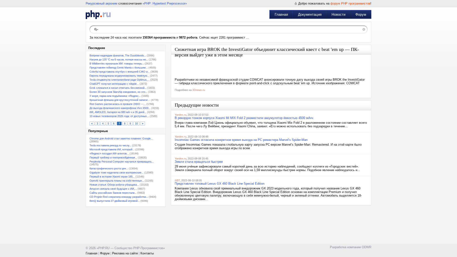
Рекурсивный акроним (101, 3)
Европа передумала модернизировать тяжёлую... (119, 75)
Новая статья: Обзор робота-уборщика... (114, 184)
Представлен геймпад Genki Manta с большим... (118, 67)
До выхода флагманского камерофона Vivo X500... (120, 108)
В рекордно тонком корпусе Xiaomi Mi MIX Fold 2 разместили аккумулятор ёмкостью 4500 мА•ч (244, 118)
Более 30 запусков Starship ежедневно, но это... (118, 91)
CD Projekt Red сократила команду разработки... (118, 196)
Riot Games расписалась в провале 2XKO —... (117, 104)
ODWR (366, 247)
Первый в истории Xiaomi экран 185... (112, 176)
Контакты (147, 253)
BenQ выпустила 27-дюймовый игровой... (114, 200)
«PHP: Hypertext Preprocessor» (165, 3)
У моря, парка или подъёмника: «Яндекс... (115, 95)
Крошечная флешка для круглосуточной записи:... (119, 100)
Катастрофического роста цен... (108, 168)
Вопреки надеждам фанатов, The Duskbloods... (117, 55)
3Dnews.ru (198, 90)
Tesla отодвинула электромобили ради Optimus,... (119, 79)
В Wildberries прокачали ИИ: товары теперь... (116, 63)
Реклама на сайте (125, 253)
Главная (281, 14)
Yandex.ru (180, 114)
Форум (360, 14)
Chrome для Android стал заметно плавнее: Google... (121, 138)
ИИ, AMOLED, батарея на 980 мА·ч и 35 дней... (117, 112)
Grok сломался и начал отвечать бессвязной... (118, 87)
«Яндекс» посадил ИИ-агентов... (109, 153)
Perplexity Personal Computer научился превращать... (121, 161)
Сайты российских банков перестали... (113, 192)
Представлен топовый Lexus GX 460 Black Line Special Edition (219, 183)
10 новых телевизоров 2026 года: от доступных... (119, 116)
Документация (310, 14)
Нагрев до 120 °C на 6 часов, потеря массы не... (118, 59)
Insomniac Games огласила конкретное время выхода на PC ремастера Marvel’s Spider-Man (241, 140)
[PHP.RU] (98, 14)
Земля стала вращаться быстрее (199, 161)
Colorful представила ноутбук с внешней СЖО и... (119, 71)
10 (136, 123)
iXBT (177, 180)
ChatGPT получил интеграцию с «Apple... (114, 83)
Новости (338, 14)
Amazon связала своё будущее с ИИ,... (113, 188)
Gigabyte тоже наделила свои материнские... (116, 172)
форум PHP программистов (350, 3)
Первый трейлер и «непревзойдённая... (113, 157)
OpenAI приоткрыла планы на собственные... (116, 180)
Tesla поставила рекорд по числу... (110, 145)
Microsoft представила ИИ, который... (111, 149)
